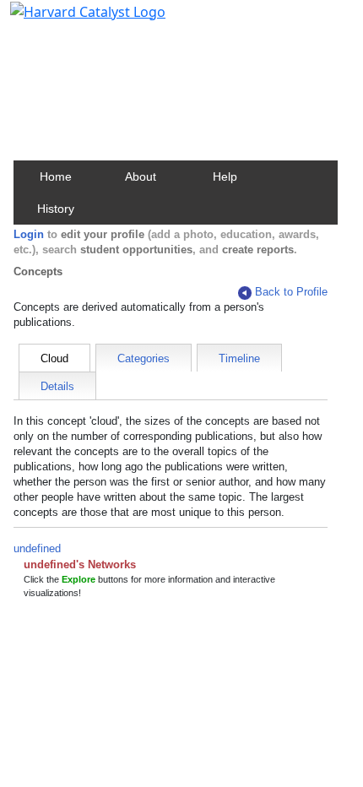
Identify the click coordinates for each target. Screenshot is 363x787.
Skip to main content (70, 20)
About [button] (140, 176)
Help (225, 176)
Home (56, 176)
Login (29, 234)
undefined (37, 548)
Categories (143, 358)
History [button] (55, 208)
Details (57, 386)
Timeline (239, 358)
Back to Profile (291, 291)
